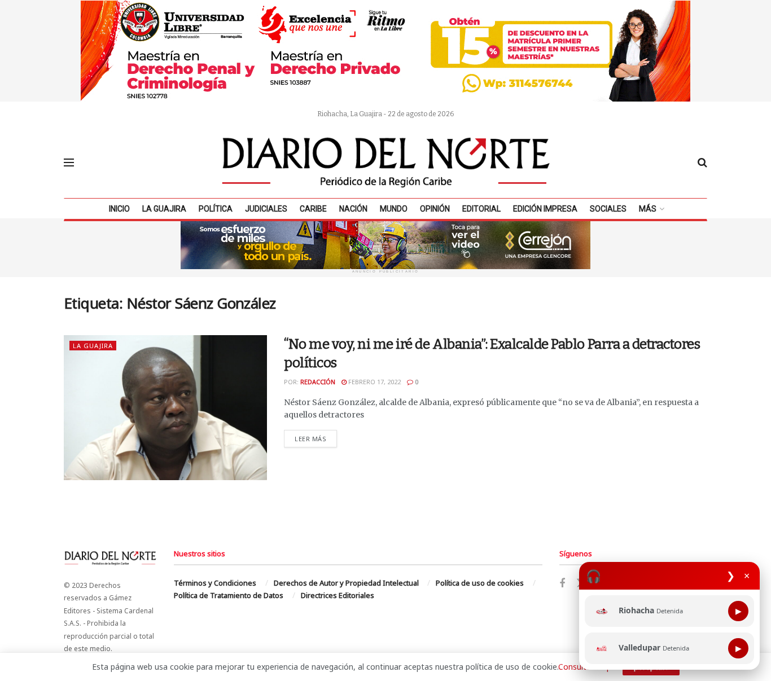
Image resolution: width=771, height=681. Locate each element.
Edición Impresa (545, 208)
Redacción (317, 381)
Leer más (316, 438)
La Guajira (164, 208)
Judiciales (266, 208)
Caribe (313, 208)
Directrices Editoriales (337, 595)
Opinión (435, 208)
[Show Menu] (69, 162)
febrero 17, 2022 (374, 381)
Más (647, 208)
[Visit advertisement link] (385, 51)
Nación (353, 208)
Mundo (394, 208)
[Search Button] (702, 162)
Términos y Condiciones (215, 583)
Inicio (119, 208)
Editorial (481, 208)
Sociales (608, 208)
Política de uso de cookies (480, 583)
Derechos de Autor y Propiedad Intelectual (346, 583)
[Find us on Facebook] (562, 583)
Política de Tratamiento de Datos (228, 595)
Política (216, 208)
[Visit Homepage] (386, 162)
